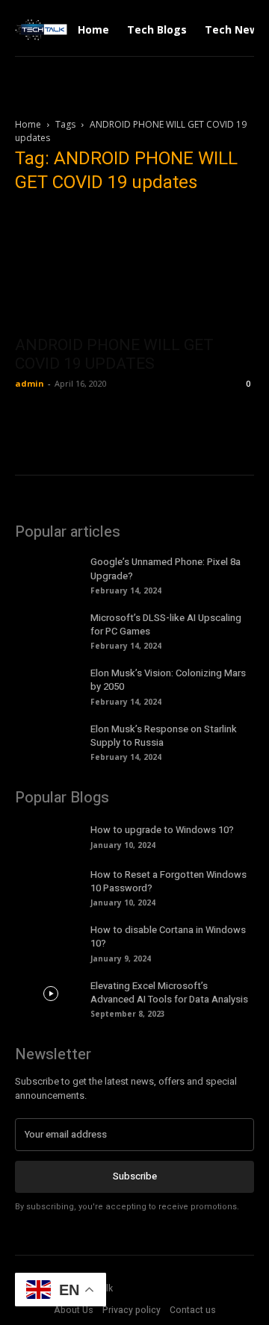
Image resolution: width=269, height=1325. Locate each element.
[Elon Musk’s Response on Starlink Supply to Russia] (51, 737)
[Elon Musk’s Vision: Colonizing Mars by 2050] (51, 681)
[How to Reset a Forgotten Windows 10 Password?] (51, 882)
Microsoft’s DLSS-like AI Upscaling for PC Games (165, 624)
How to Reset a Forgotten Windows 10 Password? (168, 881)
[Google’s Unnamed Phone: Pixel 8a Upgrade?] (51, 569)
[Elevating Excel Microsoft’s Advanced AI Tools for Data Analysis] (51, 993)
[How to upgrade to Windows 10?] (51, 835)
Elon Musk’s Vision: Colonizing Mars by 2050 (168, 679)
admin (29, 383)
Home (28, 124)
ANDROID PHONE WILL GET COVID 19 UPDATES (114, 354)
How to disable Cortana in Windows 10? (168, 936)
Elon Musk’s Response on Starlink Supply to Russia (163, 735)
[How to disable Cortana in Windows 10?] (51, 937)
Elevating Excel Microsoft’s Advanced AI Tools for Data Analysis (169, 992)
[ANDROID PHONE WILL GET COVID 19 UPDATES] (134, 267)
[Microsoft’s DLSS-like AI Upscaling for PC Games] (51, 625)
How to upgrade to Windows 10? (162, 830)
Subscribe (135, 1176)
